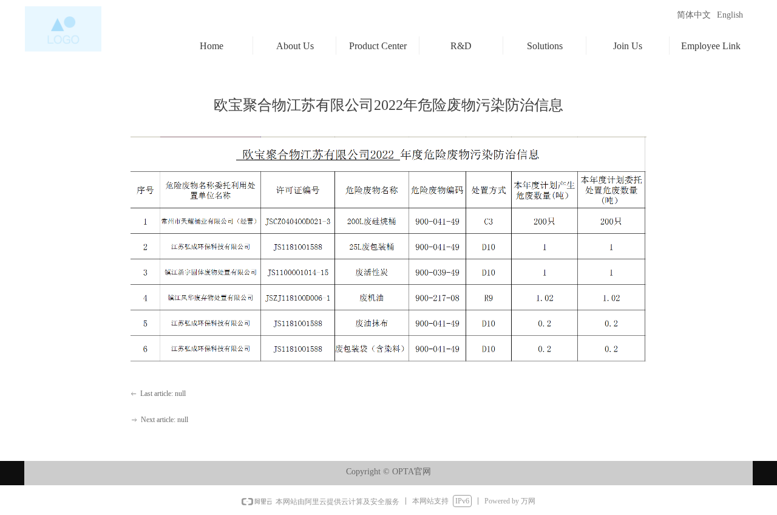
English (730, 14)
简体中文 (694, 14)
